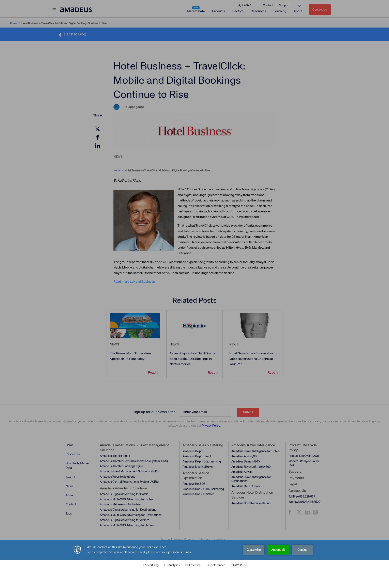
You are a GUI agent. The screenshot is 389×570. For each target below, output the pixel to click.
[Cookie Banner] (194, 555)
